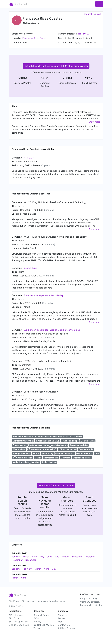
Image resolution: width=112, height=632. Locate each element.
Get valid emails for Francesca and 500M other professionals (56, 66)
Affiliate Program (67, 628)
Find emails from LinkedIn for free (56, 485)
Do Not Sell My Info (43, 625)
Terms (36, 628)
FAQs (36, 618)
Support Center (41, 615)
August (65, 556)
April (34, 556)
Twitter (61, 618)
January (16, 556)
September (77, 556)
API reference (16, 615)
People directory (88, 598)
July (57, 556)
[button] (93, 121)
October (90, 556)
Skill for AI (14, 618)
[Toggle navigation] (99, 4)
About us (62, 615)
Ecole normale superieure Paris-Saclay (43, 295)
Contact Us (64, 625)
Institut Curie (30, 268)
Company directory (90, 601)
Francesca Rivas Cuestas (35, 38)
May (42, 556)
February (27, 568)
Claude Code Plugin (19, 625)
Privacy (37, 621)
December (30, 560)
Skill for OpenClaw (18, 621)
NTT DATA (83, 33)
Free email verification (91, 605)
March (26, 556)
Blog (60, 621)
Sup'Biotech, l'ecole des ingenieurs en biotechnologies (52, 329)
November (17, 560)
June (49, 556)
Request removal (92, 14)
